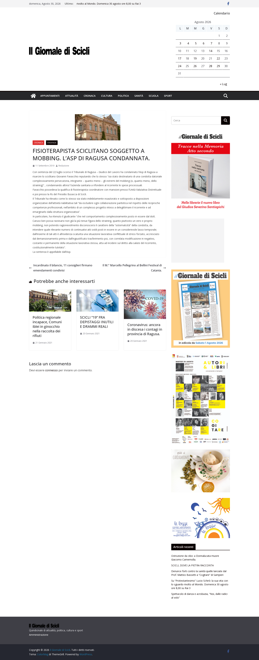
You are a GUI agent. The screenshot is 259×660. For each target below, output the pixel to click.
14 (210, 51)
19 (195, 58)
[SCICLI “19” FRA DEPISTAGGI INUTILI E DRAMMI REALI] (97, 292)
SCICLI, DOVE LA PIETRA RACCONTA (192, 565)
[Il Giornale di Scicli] (33, 96)
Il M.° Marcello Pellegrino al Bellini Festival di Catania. (132, 267)
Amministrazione (38, 634)
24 (179, 66)
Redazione (63, 165)
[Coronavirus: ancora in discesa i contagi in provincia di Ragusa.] (145, 292)
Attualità (71, 95)
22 (218, 58)
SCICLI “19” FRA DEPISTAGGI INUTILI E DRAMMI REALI (96, 322)
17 (179, 58)
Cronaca (89, 95)
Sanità (138, 95)
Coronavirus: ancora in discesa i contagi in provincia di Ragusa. (144, 329)
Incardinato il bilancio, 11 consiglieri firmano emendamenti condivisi (62, 267)
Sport (168, 95)
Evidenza (51, 142)
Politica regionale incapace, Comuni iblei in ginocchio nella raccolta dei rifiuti (47, 326)
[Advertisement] (197, 241)
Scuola (153, 95)
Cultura (106, 95)
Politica (123, 95)
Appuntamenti (50, 95)
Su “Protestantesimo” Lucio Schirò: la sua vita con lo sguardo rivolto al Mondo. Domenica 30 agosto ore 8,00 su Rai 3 (111, 5)
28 (210, 66)
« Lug (223, 84)
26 (195, 66)
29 (218, 66)
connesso (51, 370)
